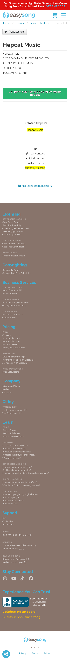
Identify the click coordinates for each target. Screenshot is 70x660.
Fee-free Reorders (11, 344)
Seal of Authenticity (11, 225)
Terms (35, 653)
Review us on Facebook (13, 559)
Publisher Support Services (15, 302)
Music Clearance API (12, 290)
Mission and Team (11, 386)
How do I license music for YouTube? (19, 482)
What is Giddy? (9, 407)
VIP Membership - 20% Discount (17, 360)
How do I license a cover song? (17, 467)
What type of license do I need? (17, 451)
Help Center (8, 524)
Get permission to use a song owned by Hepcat (35, 93)
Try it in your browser (12, 410)
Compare (6, 392)
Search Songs (9, 430)
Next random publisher (35, 185)
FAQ (4, 518)
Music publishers (39, 23)
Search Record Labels (13, 436)
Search (20, 23)
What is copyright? (11, 497)
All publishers (17, 31)
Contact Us (7, 521)
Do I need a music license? (15, 445)
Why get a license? (11, 458)
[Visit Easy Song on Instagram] (5, 578)
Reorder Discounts (11, 341)
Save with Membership (13, 356)
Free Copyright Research (14, 231)
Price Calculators (10, 372)
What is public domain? (13, 500)
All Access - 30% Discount (14, 363)
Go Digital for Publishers (14, 305)
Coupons (6, 335)
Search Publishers (11, 433)
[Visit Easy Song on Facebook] (31, 578)
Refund (47, 653)
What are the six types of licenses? (18, 455)
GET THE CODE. (56, 6)
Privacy (22, 653)
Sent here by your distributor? (16, 470)
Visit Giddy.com (9, 413)
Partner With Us (10, 293)
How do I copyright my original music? (20, 494)
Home (6, 23)
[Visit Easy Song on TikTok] (22, 578)
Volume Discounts (11, 338)
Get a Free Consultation (13, 247)
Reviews (6, 389)
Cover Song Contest (11, 234)
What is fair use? (10, 503)
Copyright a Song (10, 270)
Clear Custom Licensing (13, 243)
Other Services (9, 317)
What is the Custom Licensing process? (21, 485)
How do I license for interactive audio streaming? (25, 473)
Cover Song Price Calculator (15, 228)
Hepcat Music (35, 129)
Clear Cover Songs (11, 222)
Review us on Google (12, 562)
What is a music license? (14, 448)
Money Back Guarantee (13, 347)
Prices (5, 332)
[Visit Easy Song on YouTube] (13, 578)
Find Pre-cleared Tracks (13, 255)
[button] (63, 15)
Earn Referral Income (12, 314)
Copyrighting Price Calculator (16, 273)
